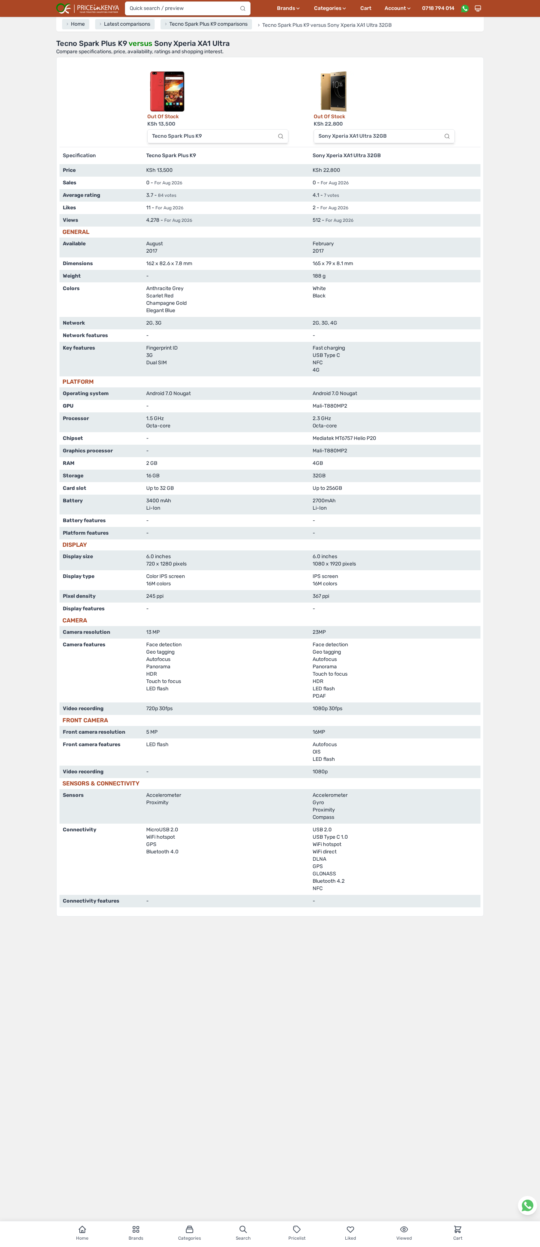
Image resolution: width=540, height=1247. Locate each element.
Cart (365, 8)
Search (243, 1238)
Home (82, 1238)
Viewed (404, 1238)
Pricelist (297, 1238)
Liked (350, 1238)
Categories (189, 1238)
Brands (136, 1238)
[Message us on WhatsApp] (465, 8)
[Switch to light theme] (478, 8)
